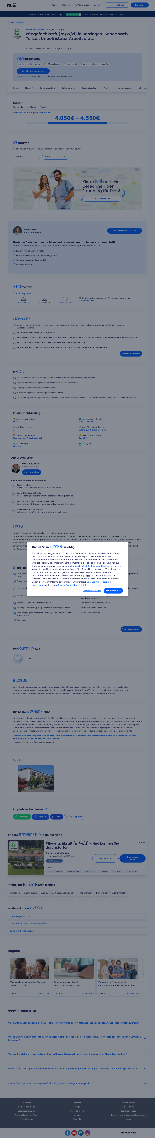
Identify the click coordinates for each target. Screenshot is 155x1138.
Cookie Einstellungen (92, 590)
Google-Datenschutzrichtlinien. (73, 585)
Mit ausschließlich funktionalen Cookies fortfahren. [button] (95, 566)
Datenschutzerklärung (98, 581)
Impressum (38, 585)
